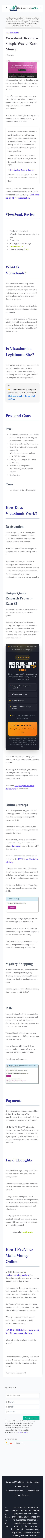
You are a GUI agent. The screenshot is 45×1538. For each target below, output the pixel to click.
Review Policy (33, 1481)
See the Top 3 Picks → (22, 728)
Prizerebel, (16, 845)
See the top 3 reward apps (21, 169)
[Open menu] (41, 8)
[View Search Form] (7, 8)
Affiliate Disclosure (22, 1486)
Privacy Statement (22, 1495)
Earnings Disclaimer (14, 1490)
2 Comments (10, 55)
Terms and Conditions (15, 1481)
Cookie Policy (33, 1490)
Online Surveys (12, 33)
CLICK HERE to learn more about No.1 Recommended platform (22, 1332)
